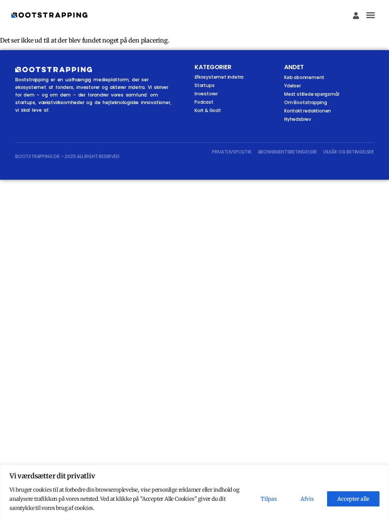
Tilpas (269, 498)
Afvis (307, 498)
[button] (371, 15)
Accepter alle (353, 498)
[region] (194, 492)
